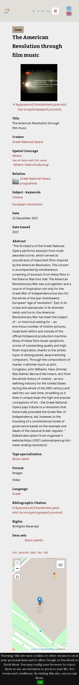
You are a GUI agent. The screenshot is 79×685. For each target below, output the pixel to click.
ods (33, 552)
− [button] (17, 568)
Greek (16, 494)
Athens (17, 156)
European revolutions (27, 204)
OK (40, 682)
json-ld (23, 552)
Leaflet (34, 648)
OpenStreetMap (47, 648)
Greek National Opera (27, 142)
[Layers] (60, 564)
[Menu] (55, 11)
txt (46, 552)
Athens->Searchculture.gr (31, 165)
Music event (20, 459)
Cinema (17, 197)
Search (48, 11)
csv (14, 552)
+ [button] (17, 563)
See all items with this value (29, 160)
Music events (34, 540)
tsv (40, 552)
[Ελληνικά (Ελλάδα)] (69, 8)
